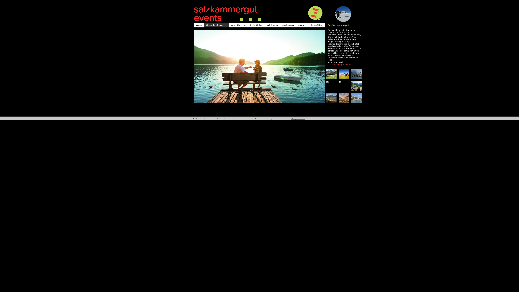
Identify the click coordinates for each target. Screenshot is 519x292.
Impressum (298, 119)
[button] (331, 74)
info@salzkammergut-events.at (269, 119)
